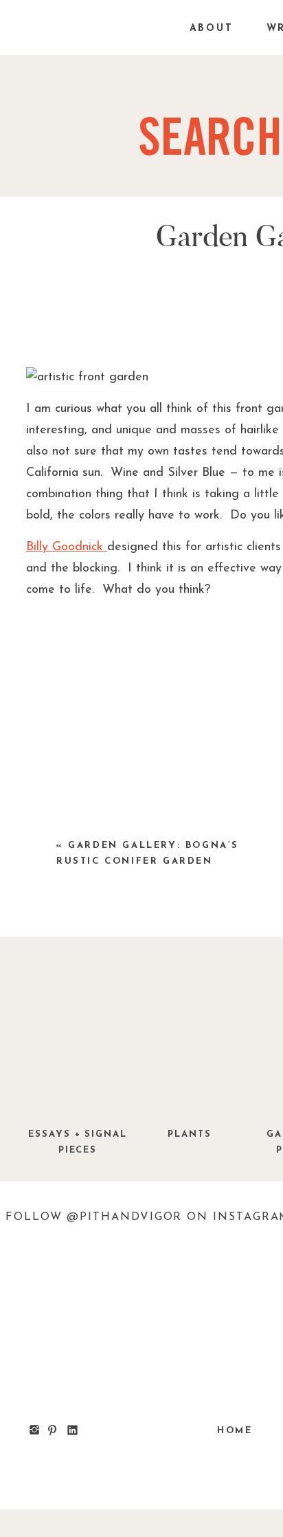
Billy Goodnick (66, 547)
